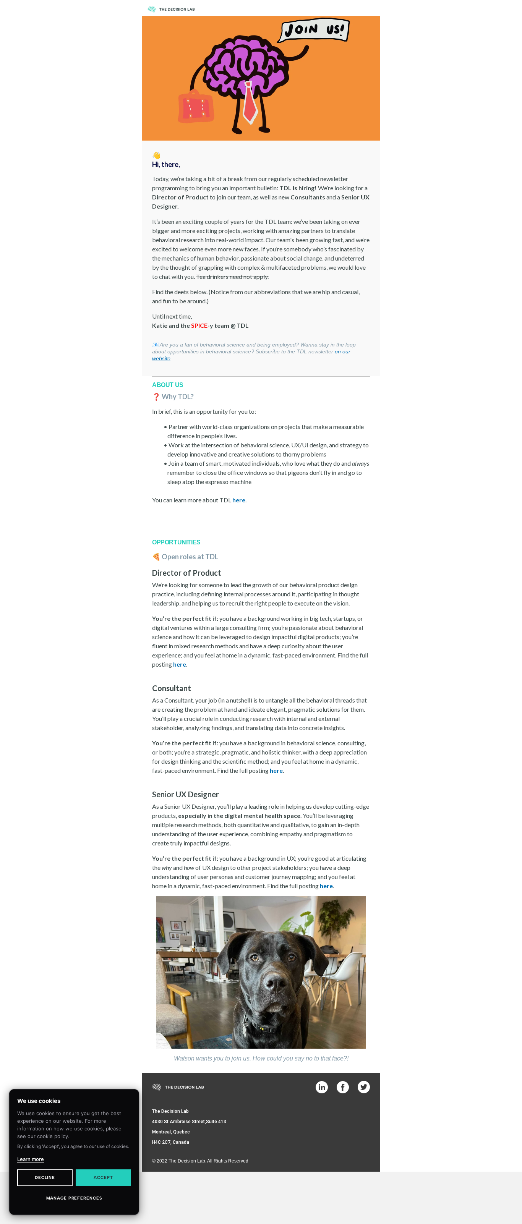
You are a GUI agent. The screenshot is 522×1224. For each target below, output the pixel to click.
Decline (45, 1177)
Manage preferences (74, 1198)
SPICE (199, 325)
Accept (103, 1177)
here (179, 664)
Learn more (30, 1159)
